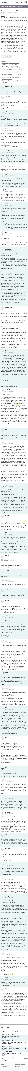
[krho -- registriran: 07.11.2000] (2, 430)
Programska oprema (10, 1034)
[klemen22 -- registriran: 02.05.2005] (2, 813)
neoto (6, 165)
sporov (8, 20)
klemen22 (7, 812)
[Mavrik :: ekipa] (2, 190)
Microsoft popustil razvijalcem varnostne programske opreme (12, 1043)
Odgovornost (4, 1066)
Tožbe (16, 12)
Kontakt (2, 1068)
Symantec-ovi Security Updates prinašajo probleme (12, 80)
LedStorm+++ (8, 86)
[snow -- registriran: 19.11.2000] (2, 129)
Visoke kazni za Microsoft (7, 72)
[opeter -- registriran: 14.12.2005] (2, 797)
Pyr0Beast (7, 96)
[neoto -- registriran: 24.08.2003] (2, 165)
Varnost (10, 1046)
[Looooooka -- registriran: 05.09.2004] (2, 249)
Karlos (6, 589)
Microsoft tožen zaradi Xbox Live (8, 71)
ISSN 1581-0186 (18, 1068)
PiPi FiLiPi (7, 390)
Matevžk (7, 515)
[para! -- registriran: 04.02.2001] (2, 989)
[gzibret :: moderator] (2, 673)
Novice (7, 1046)
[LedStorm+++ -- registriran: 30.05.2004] (2, 87)
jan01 (6, 737)
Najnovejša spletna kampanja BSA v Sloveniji (11, 1037)
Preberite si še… (4, 61)
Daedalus (3, 1049)
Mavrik (6, 189)
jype (6, 485)
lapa (10, 694)
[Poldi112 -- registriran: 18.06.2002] (2, 175)
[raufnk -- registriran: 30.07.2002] (2, 616)
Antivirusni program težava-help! (10, 1031)
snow (6, 128)
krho (6, 429)
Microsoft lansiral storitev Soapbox (9, 69)
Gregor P (3, 1038)
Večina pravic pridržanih (20, 1064)
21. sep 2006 (7, 12)
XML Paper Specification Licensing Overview (11, 622)
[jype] (2, 486)
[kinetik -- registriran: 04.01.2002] (2, 351)
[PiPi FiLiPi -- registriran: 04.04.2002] (2, 390)
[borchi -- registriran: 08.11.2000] (2, 688)
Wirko (6, 780)
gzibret (6, 672)
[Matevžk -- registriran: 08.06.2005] (2, 516)
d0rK (6, 232)
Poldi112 (7, 174)
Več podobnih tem (3, 1060)
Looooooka (8, 249)
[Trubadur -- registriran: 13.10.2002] (2, 112)
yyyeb (3, 1033)
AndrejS (7, 151)
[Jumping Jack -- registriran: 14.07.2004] (2, 308)
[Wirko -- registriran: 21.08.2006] (2, 780)
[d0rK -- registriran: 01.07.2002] (2, 233)
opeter (6, 797)
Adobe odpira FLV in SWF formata (9, 67)
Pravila (2, 1064)
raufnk (6, 616)
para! (6, 988)
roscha (6, 953)
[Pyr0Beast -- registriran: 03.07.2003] (2, 97)
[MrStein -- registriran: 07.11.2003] (2, 533)
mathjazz (3, 1055)
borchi (6, 688)
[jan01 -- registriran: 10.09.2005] (2, 738)
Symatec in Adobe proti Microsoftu (12, 11)
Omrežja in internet (9, 1040)
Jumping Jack (8, 307)
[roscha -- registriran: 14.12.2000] (2, 953)
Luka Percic (8, 848)
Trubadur (7, 112)
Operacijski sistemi (13, 1057)
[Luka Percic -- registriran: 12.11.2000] (2, 849)
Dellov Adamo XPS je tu (7, 66)
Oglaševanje (17, 1066)
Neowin (3, 16)
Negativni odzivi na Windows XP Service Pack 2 (12, 1053)
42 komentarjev (5, 57)
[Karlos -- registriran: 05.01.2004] (2, 590)
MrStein (7, 533)
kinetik (6, 351)
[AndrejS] (2, 151)
